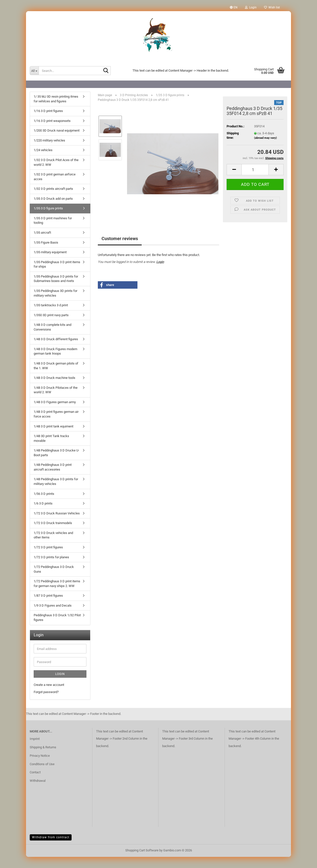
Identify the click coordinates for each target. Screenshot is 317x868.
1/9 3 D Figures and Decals (53, 605)
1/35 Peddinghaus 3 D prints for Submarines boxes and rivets (56, 279)
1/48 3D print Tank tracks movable (51, 438)
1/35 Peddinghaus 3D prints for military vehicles (55, 293)
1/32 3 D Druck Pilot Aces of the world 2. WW (56, 162)
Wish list (273, 7)
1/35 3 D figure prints (48, 208)
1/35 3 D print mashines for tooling (53, 220)
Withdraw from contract (50, 837)
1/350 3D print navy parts (51, 315)
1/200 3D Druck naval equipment (56, 130)
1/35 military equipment (50, 252)
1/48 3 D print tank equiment (53, 426)
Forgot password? (46, 692)
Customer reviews (120, 238)
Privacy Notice (40, 755)
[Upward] (303, 860)
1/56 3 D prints (44, 494)
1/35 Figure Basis (46, 242)
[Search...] (106, 70)
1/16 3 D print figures (48, 111)
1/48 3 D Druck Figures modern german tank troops (55, 351)
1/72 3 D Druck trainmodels (53, 523)
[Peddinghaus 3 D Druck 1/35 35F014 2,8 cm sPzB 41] (172, 161)
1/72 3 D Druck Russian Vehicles (57, 513)
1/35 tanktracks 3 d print (51, 305)
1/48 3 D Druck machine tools (54, 378)
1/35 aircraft (42, 232)
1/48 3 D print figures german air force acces (56, 414)
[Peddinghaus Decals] (158, 36)
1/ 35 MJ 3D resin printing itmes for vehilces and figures (56, 99)
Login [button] (252, 7)
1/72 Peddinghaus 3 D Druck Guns (54, 569)
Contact (35, 772)
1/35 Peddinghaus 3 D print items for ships (57, 264)
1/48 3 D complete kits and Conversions (52, 327)
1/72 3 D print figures (48, 547)
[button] (233, 7)
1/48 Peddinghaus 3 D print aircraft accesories (53, 467)
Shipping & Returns (43, 747)
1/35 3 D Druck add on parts (53, 198)
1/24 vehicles (43, 150)
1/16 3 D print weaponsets (52, 121)
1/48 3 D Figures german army (55, 402)
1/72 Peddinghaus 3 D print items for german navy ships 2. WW (57, 583)
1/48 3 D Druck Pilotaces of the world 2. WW (56, 390)
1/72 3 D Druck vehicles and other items (53, 535)
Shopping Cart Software (141, 850)
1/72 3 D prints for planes (51, 557)
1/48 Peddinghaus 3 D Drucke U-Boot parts (56, 452)
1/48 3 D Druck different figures (56, 339)
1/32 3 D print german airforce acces (55, 176)
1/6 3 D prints (43, 503)
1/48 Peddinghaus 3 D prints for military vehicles (56, 481)
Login (160, 262)
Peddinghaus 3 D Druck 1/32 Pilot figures (57, 617)
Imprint (35, 739)
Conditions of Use (42, 764)
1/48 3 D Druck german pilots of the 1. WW (56, 366)
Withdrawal (38, 781)
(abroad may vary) (265, 138)
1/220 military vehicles (49, 140)
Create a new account (49, 685)
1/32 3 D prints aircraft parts (53, 189)
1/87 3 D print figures (48, 595)
